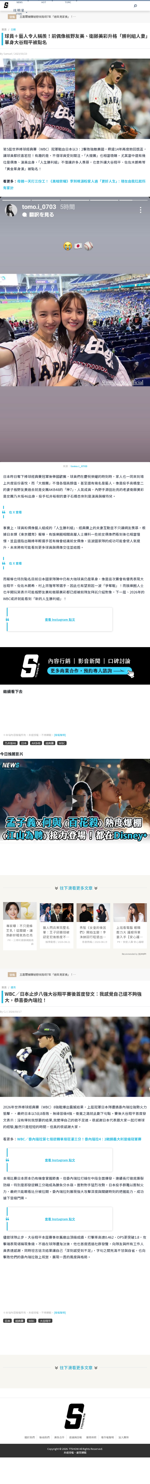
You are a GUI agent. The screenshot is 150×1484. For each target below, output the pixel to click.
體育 (13, 987)
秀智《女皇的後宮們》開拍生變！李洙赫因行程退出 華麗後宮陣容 (93, 932)
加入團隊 (124, 1437)
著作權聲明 (107, 1437)
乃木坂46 (10, 743)
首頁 (4, 29)
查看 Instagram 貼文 (60, 619)
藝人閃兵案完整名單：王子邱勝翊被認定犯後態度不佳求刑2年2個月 (56, 932)
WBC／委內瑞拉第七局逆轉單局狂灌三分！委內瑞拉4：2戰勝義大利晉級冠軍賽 (79, 1139)
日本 (24, 743)
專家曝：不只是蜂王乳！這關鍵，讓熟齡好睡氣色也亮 (19, 930)
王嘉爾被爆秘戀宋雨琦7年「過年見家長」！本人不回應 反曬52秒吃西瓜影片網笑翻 (49, 974)
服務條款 (91, 1437)
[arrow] (6, 5)
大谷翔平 (45, 1321)
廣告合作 (59, 1437)
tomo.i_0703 (79, 466)
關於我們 (30, 1437)
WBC (62, 743)
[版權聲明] (60, 735)
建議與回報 (75, 1437)
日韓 (13, 29)
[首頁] (75, 1416)
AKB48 (36, 743)
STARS (18, 11)
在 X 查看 (15, 512)
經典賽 (50, 743)
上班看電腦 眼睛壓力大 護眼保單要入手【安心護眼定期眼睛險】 (129, 932)
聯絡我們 (44, 1437)
